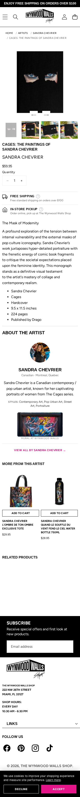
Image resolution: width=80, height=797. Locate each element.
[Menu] (5, 17)
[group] (11, 130)
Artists (23, 33)
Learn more (53, 780)
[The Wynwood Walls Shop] (40, 17)
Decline (21, 789)
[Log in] (64, 17)
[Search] (15, 17)
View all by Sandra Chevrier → (40, 450)
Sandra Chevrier (44, 33)
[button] (75, 17)
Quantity (8, 172)
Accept (59, 789)
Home (9, 33)
